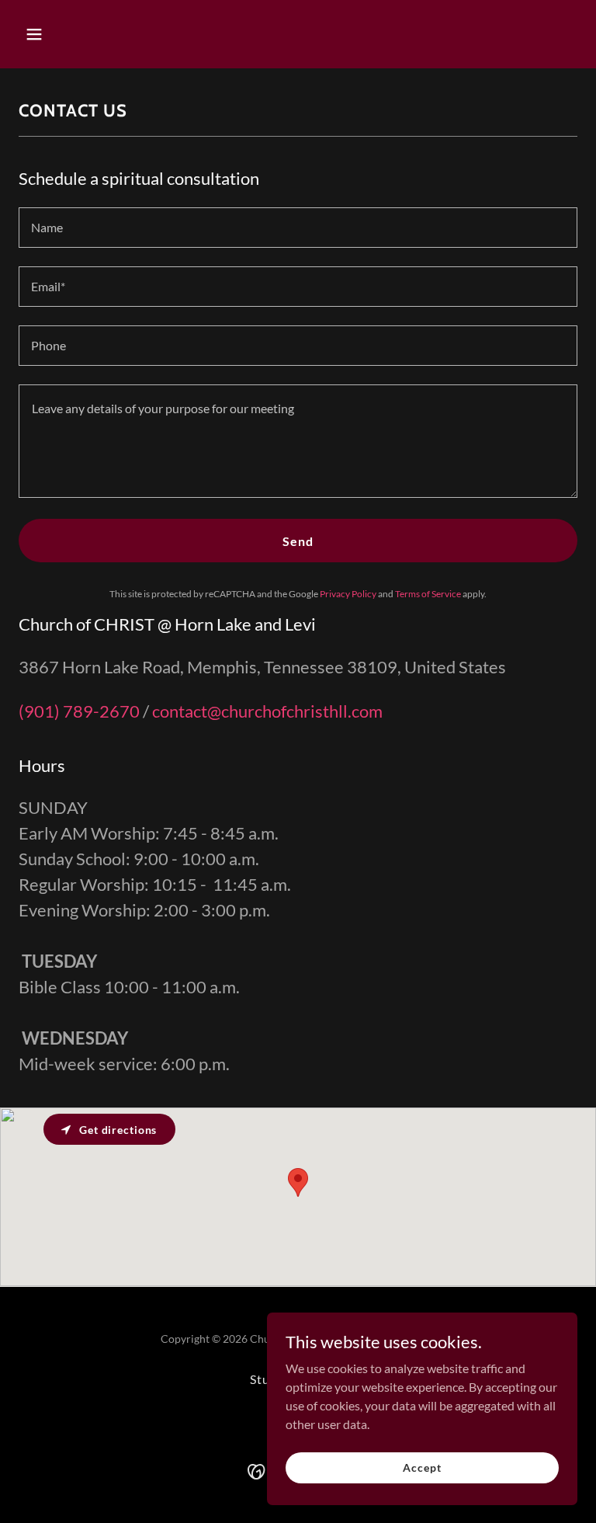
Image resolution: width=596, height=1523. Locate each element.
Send (298, 541)
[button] (60, 34)
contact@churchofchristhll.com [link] (267, 711)
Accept (422, 1467)
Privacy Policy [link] (348, 594)
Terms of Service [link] (428, 594)
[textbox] (298, 227)
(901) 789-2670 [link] (79, 711)
